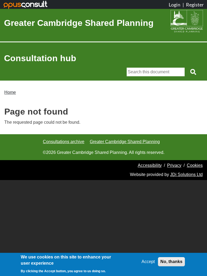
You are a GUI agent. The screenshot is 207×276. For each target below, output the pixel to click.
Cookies (195, 165)
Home (10, 92)
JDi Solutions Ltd (186, 174)
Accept (148, 261)
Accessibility (150, 165)
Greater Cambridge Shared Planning (79, 23)
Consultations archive (63, 141)
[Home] (187, 23)
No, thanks (171, 261)
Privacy (174, 165)
